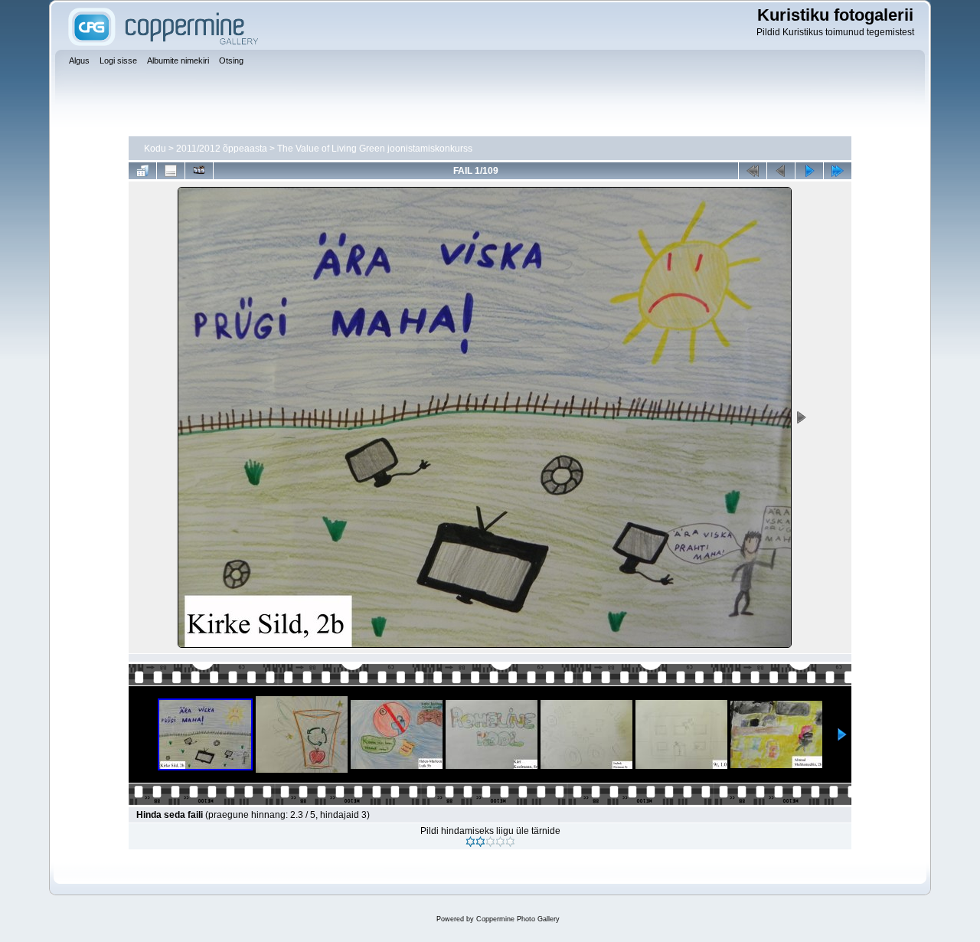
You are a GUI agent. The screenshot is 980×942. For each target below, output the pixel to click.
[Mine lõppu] (837, 170)
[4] (500, 841)
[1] (470, 841)
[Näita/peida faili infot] (171, 170)
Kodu (155, 148)
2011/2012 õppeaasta (221, 148)
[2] (480, 841)
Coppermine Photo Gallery (518, 919)
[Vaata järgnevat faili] (809, 170)
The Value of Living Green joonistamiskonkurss (374, 148)
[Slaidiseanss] (199, 170)
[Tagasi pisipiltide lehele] (142, 170)
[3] (490, 841)
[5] (510, 841)
